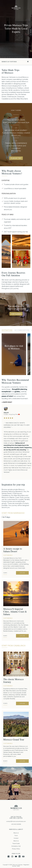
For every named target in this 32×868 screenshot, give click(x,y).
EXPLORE (22, 573)
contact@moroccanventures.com (16, 821)
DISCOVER (14, 362)
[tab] (7, 330)
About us (16, 833)
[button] (27, 61)
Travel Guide (16, 843)
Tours (16, 835)
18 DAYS (5, 761)
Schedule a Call (16, 846)
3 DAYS (5, 572)
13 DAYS (5, 703)
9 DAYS (5, 635)
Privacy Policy (16, 848)
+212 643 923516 (16, 824)
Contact (16, 838)
